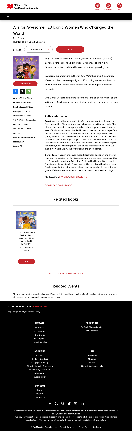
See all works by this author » (66, 273)
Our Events (40, 335)
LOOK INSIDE (25, 84)
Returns (92, 362)
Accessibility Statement (40, 369)
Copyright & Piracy (39, 362)
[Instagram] (63, 403)
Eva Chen (18, 38)
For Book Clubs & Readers (92, 327)
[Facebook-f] (50, 403)
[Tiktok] (69, 403)
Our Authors (39, 331)
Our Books (39, 327)
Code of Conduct (40, 359)
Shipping (92, 359)
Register (39, 393)
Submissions (39, 373)
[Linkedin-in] (82, 403)
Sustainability (40, 377)
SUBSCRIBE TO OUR (28, 306)
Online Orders (92, 355)
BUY (26, 261)
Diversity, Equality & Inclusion (40, 366)
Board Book (36, 49)
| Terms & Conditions (66, 427)
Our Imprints (40, 338)
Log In (39, 390)
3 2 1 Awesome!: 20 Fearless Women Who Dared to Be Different (26, 238)
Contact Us (40, 397)
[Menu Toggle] (8, 16)
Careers (39, 355)
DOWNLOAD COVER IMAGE (58, 185)
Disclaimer (97, 427)
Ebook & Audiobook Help (92, 366)
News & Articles (40, 342)
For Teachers (92, 330)
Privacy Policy (84, 427)
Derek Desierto (36, 41)
